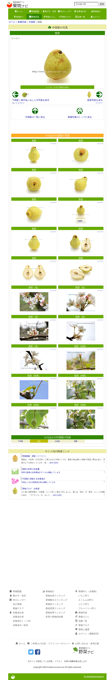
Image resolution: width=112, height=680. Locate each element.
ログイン (97, 16)
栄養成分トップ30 (22, 620)
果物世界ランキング (55, 612)
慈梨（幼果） (80, 346)
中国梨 (32, 21)
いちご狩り (83, 595)
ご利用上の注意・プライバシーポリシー (50, 643)
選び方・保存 (50, 11)
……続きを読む (52, 462)
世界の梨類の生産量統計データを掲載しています (40, 472)
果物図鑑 (35, 11)
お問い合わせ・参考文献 (87, 643)
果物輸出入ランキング (56, 599)
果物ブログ (66, 16)
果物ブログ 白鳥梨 (30, 488)
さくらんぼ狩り (86, 599)
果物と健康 (83, 629)
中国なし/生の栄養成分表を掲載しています (38, 482)
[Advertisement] (57, 126)
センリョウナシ (18, 103)
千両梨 (20, 441)
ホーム (20, 11)
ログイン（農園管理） (89, 633)
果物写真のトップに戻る (80, 116)
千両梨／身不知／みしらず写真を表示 (30, 100)
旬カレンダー (66, 11)
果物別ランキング (54, 604)
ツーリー (99, 103)
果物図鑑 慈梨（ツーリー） (34, 456)
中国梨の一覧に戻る (35, 116)
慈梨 (34, 140)
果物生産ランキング (55, 595)
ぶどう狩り (83, 604)
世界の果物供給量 (54, 616)
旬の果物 (17, 604)
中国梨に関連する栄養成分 (33, 478)
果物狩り (20, 16)
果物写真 (35, 16)
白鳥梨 (57, 441)
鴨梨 (75, 441)
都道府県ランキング (55, 608)
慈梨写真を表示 (95, 100)
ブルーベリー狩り (87, 608)
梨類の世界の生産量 (30, 469)
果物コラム (50, 16)
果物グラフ (18, 608)
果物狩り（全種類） (88, 591)
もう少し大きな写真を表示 (57, 87)
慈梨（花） (34, 287)
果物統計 (97, 11)
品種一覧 (81, 16)
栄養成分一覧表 (20, 625)
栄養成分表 (81, 11)
